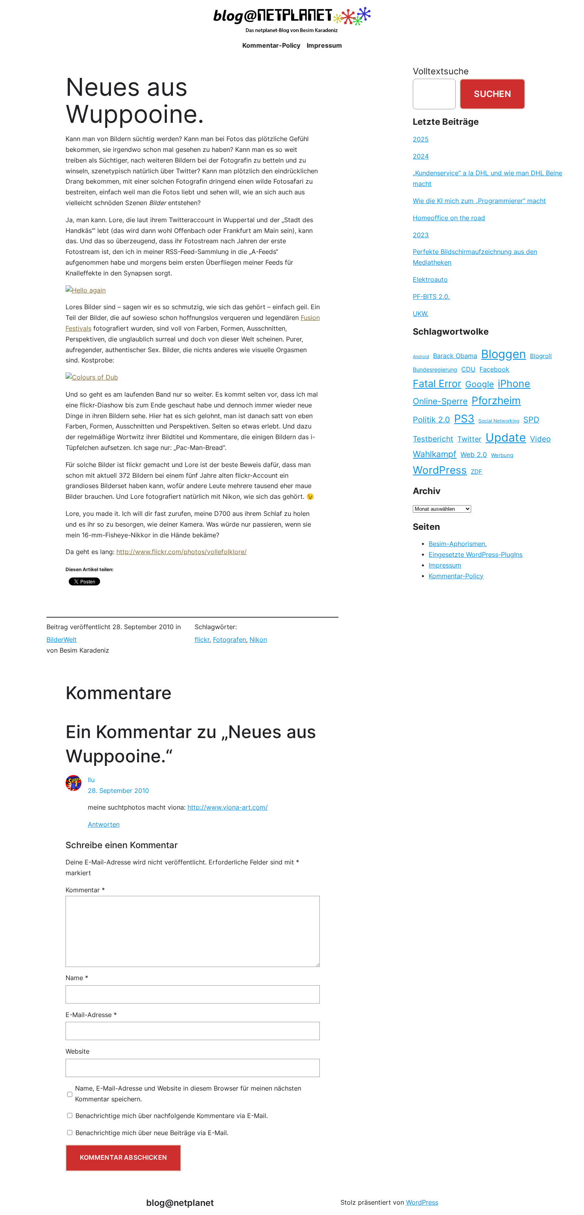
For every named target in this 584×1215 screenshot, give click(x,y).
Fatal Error (437, 383)
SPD (531, 419)
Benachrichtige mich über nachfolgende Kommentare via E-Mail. (171, 1116)
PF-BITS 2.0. (431, 296)
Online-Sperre (440, 401)
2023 (421, 235)
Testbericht (433, 439)
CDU (468, 369)
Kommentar (85, 890)
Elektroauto (430, 279)
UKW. (420, 314)
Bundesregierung (435, 369)
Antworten (104, 824)
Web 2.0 (473, 454)
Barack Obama (455, 356)
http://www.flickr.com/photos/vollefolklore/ (181, 552)
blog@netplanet (180, 1203)
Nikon (258, 639)
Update (505, 437)
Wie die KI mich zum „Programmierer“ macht (479, 201)
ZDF (476, 471)
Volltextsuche (441, 71)
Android (421, 356)
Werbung (502, 455)
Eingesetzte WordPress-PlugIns (475, 554)
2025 (421, 139)
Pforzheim (496, 400)
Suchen (492, 94)
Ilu (91, 780)
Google (479, 384)
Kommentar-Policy (456, 576)
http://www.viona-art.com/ (228, 807)
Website (77, 1051)
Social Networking (498, 421)
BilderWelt (61, 639)
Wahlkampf (434, 454)
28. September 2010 (118, 790)
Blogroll (541, 356)
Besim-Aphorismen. (458, 544)
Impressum (445, 565)
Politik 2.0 (431, 419)
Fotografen (229, 639)
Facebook (494, 369)
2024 (421, 156)
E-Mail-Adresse (91, 1015)
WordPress (440, 470)
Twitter (469, 438)
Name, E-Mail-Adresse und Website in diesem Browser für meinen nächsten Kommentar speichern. (188, 1094)
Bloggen (503, 354)
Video (540, 439)
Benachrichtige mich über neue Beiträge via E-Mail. (151, 1133)
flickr (202, 639)
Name (77, 978)
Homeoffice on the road (449, 218)
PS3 (464, 418)
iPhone (514, 383)
